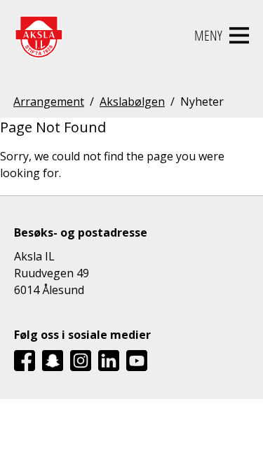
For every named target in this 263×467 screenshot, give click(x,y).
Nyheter (202, 101)
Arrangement (48, 101)
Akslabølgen (132, 101)
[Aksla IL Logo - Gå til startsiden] (39, 36)
